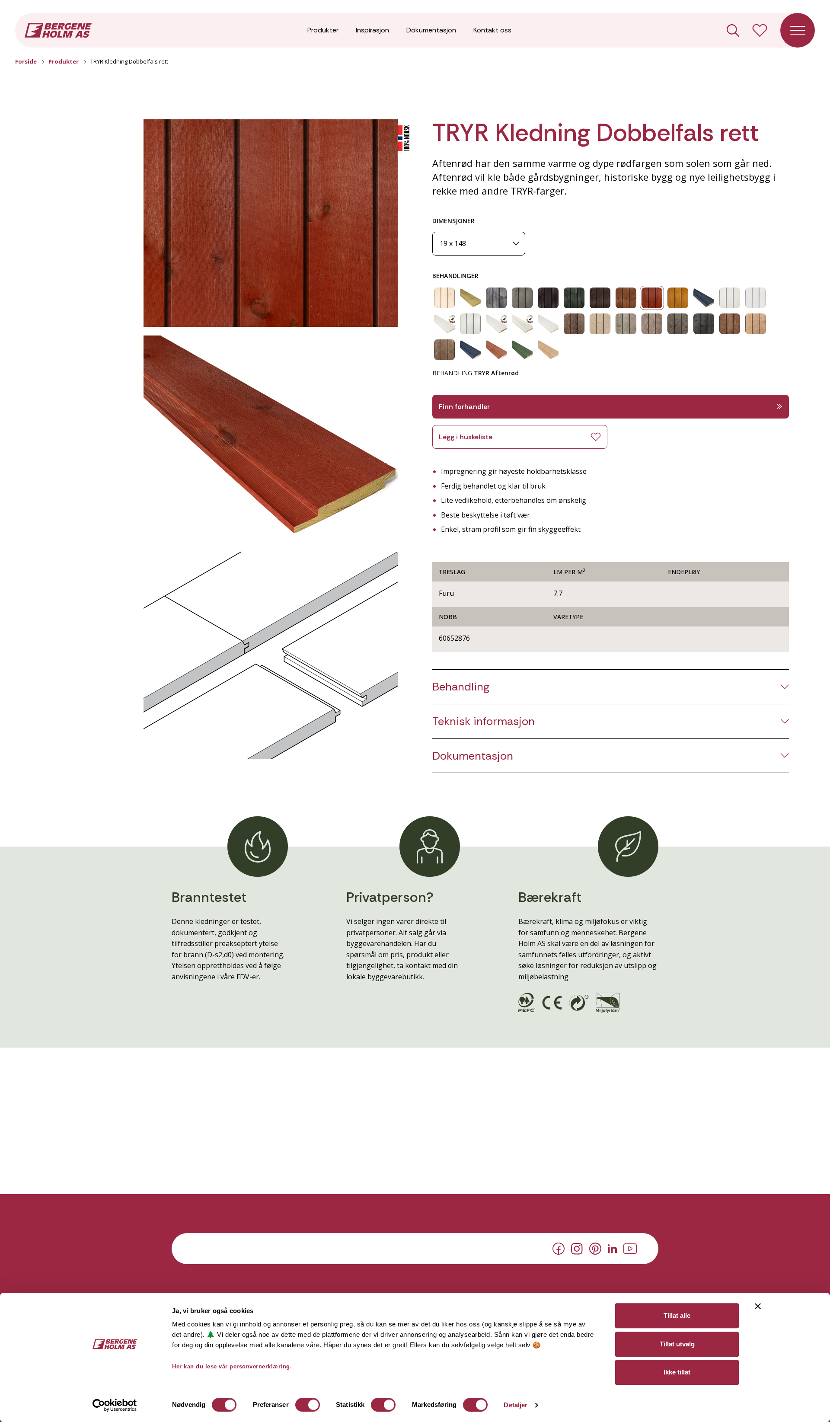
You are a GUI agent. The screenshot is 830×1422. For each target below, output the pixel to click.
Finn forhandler (464, 406)
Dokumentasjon (431, 30)
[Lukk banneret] (758, 1306)
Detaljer (515, 1405)
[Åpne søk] (733, 30)
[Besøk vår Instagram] (577, 1248)
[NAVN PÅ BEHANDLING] (444, 298)
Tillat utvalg (677, 1344)
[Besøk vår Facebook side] (558, 1248)
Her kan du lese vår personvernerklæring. (232, 1366)
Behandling (460, 687)
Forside (26, 61)
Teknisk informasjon (483, 721)
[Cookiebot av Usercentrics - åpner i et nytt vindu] (115, 1405)
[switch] (307, 1405)
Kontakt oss (492, 30)
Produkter (322, 30)
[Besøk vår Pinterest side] (595, 1248)
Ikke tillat (677, 1372)
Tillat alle (677, 1315)
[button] (271, 223)
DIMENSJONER (453, 221)
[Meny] (797, 30)
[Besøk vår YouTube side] (630, 1248)
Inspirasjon (372, 30)
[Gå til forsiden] (58, 29)
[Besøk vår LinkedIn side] (612, 1248)
